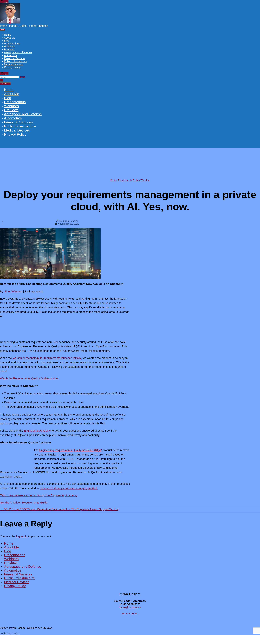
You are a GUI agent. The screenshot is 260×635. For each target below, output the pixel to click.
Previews (9, 49)
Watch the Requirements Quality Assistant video (29, 378)
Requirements (125, 180)
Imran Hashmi (70, 221)
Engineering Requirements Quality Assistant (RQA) (70, 450)
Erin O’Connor (13, 291)
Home (7, 34)
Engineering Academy (37, 430)
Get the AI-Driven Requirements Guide (23, 502)
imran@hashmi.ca (130, 607)
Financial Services (14, 58)
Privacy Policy (12, 67)
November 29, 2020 (68, 223)
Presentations (12, 43)
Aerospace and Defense (18, 52)
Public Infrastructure (15, 61)
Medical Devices (13, 64)
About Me (9, 37)
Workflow (145, 180)
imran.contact (130, 613)
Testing (136, 180)
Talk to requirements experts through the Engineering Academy (38, 495)
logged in (21, 536)
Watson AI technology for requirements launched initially (47, 358)
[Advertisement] (130, 163)
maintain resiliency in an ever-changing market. (69, 488)
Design (113, 180)
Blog (6, 40)
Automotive (10, 55)
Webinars (9, 46)
